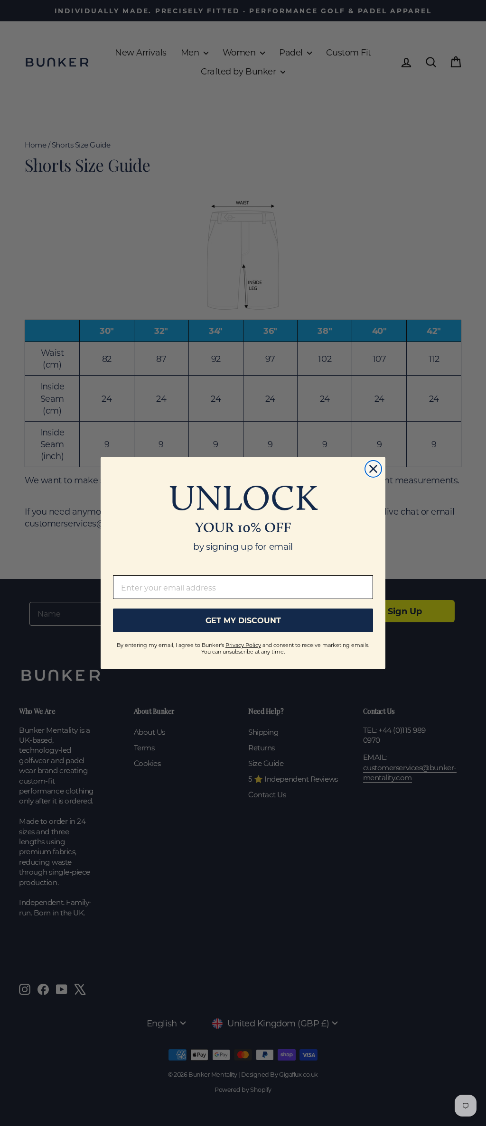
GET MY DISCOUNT (243, 620)
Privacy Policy (243, 645)
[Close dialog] (373, 469)
